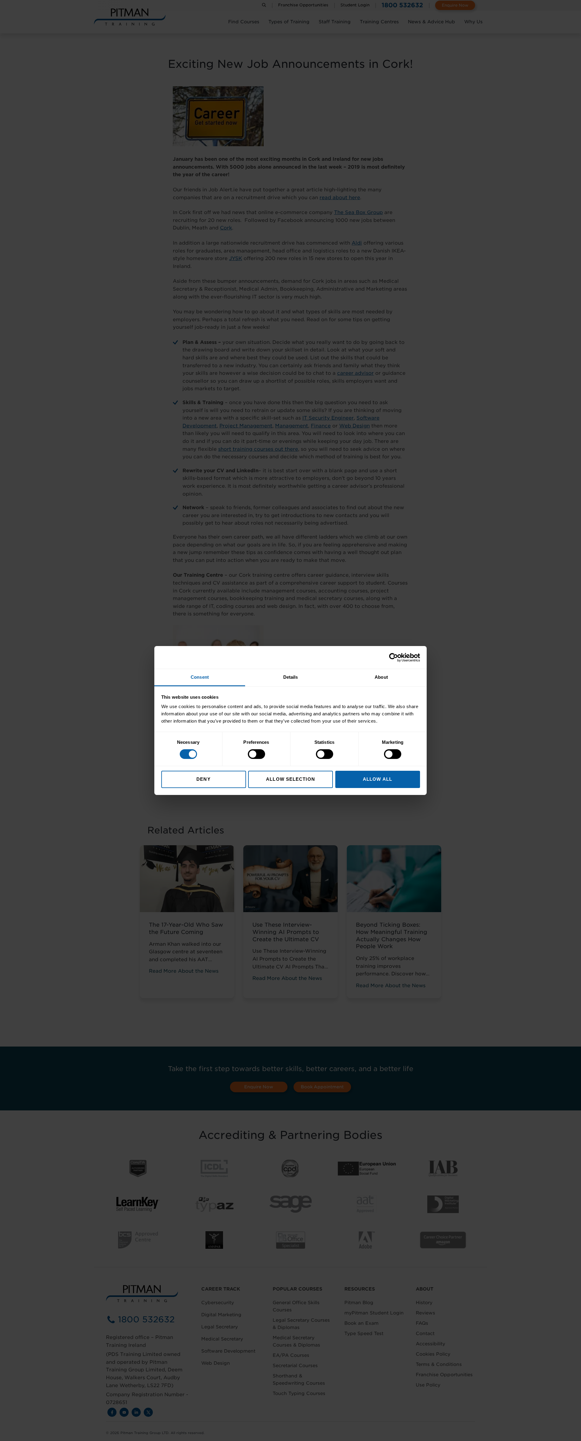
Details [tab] (290, 677)
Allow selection (290, 779)
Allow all (377, 779)
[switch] (256, 754)
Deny (203, 779)
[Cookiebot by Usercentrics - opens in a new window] (393, 657)
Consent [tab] (200, 677)
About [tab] (381, 677)
